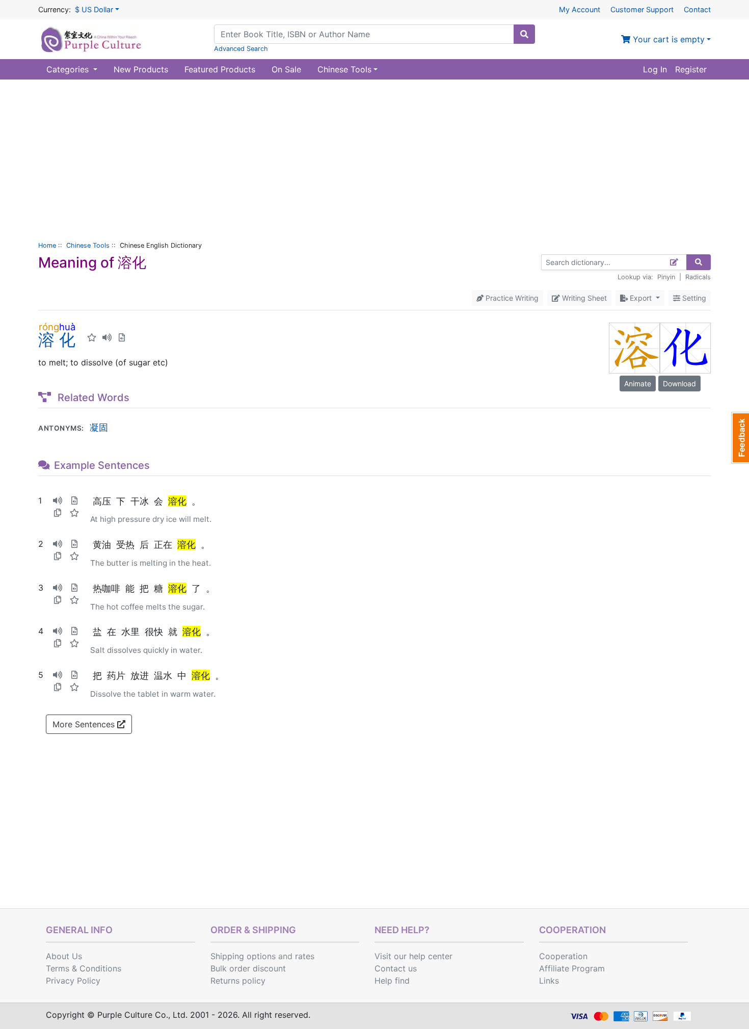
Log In (655, 69)
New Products (141, 69)
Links (549, 980)
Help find (392, 980)
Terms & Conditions (83, 968)
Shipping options (243, 956)
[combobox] (364, 34)
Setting (693, 298)
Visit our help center (413, 956)
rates (304, 956)
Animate (637, 383)
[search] (524, 34)
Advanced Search (241, 48)
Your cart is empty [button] (667, 39)
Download (679, 383)
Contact (697, 9)
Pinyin (666, 277)
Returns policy (237, 980)
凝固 (99, 427)
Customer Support (642, 9)
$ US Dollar (94, 9)
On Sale (286, 69)
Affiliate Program (572, 968)
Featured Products (219, 69)
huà (67, 326)
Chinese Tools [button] (344, 69)
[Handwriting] (674, 262)
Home (47, 245)
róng (48, 326)
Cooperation (563, 956)
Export (641, 298)
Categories (68, 69)
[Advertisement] (374, 156)
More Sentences (84, 724)
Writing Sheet (583, 298)
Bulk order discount (248, 968)
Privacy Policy (73, 980)
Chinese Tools (88, 245)
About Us (64, 956)
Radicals (698, 277)
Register (691, 69)
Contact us (395, 968)
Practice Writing (511, 298)
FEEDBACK (740, 438)
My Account (579, 9)
